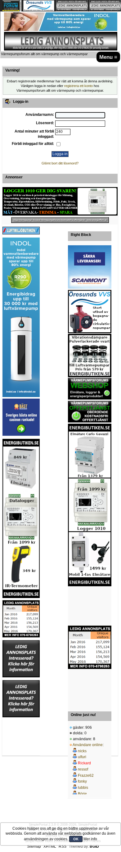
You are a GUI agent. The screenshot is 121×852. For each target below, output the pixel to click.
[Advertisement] (89, 606)
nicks (82, 751)
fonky (82, 781)
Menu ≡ (108, 57)
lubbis (83, 787)
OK (75, 839)
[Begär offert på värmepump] (60, 220)
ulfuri (82, 757)
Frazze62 (86, 775)
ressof (83, 769)
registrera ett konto (78, 86)
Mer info (90, 839)
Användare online (88, 745)
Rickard (84, 763)
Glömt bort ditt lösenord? (60, 163)
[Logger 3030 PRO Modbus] (60, 201)
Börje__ (84, 794)
